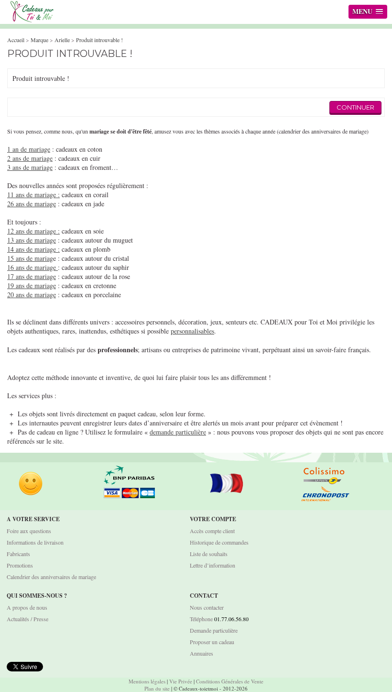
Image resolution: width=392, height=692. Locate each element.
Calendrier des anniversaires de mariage (51, 576)
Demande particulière (214, 630)
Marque (39, 40)
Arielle (62, 40)
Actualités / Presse (27, 619)
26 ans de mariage (31, 203)
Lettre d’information (212, 565)
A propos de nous (27, 607)
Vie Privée (180, 681)
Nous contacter (207, 607)
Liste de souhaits (209, 554)
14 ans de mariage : (33, 249)
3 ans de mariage (30, 167)
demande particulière (178, 431)
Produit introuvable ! (99, 40)
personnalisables (192, 330)
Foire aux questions (29, 531)
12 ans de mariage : (33, 230)
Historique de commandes (219, 542)
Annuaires (201, 653)
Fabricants (18, 554)
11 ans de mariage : (33, 194)
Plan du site (157, 688)
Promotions (20, 565)
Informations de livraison (35, 542)
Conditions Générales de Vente (229, 681)
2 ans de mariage (30, 158)
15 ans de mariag (30, 258)
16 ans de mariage (32, 267)
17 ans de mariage (31, 276)
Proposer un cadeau (212, 642)
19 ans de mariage (31, 285)
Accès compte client (212, 531)
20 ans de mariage (31, 294)
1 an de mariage (28, 149)
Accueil (15, 40)
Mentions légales (147, 681)
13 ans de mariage (31, 240)
